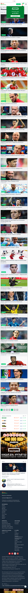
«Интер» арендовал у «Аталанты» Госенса (11, 24)
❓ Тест (13, 1)
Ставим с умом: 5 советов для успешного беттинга (15, 480)
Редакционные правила (19, 544)
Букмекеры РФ (5, 522)
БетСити (3, 512)
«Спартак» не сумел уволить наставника (11, 392)
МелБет (3, 505)
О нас (16, 531)
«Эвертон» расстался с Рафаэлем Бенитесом (12, 142)
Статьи (3, 533)
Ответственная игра (18, 547)
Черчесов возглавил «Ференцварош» (10, 353)
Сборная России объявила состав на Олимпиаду (13, 77)
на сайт (24, 420)
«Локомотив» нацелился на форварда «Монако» (13, 90)
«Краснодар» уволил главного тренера (11, 234)
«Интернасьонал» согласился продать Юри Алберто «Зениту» (14, 64)
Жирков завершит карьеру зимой (9, 405)
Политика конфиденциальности (19, 536)
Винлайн (3, 508)
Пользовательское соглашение (18, 539)
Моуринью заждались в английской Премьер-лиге (13, 116)
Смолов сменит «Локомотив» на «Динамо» (11, 207)
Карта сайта (17, 550)
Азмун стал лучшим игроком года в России (12, 327)
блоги (3, 461)
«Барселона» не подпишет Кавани (9, 340)
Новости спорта (5, 531)
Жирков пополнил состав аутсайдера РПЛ (11, 168)
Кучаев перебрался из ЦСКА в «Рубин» (10, 37)
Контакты (16, 534)
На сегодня (17, 522)
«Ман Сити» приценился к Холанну (9, 314)
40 (17, 409)
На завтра (16, 523)
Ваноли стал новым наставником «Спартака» (12, 379)
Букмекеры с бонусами (6, 525)
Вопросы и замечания (6, 495)
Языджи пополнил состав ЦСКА (9, 103)
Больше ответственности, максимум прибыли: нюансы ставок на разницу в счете (13, 474)
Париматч (4, 507)
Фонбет (3, 515)
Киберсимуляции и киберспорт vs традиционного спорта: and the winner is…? (16, 485)
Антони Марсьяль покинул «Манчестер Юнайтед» (13, 50)
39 (14, 409)
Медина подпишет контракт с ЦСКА (10, 247)
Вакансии (16, 546)
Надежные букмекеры (6, 523)
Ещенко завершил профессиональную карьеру (13, 155)
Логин (18, 4)
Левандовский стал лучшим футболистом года (12, 129)
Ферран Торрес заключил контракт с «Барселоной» (14, 274)
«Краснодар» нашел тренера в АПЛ (10, 181)
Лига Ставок (4, 514)
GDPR (16, 543)
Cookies (16, 540)
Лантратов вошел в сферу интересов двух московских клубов (11, 288)
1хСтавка (3, 511)
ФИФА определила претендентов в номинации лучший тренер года (13, 221)
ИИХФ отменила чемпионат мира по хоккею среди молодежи (13, 261)
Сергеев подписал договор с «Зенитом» (11, 194)
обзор (21, 420)
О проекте (17, 533)
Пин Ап (3, 518)
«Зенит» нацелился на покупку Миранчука (11, 301)
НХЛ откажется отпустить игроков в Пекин (12, 366)
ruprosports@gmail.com (7, 497)
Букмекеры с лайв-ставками (7, 526)
